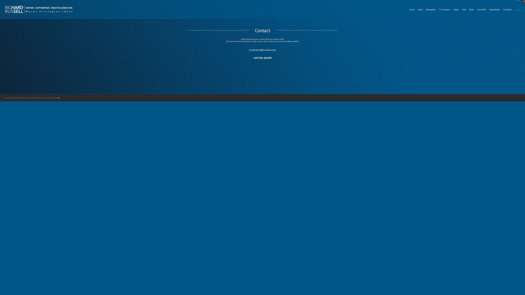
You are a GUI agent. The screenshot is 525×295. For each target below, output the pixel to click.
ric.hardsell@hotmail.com (262, 49)
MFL (58, 98)
